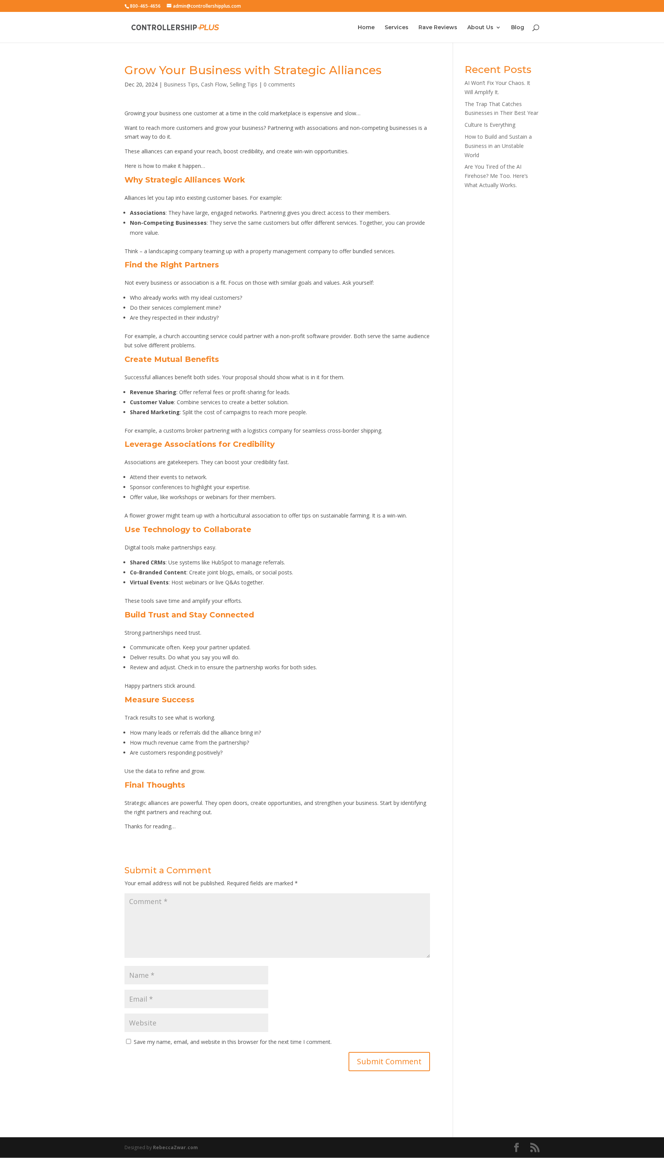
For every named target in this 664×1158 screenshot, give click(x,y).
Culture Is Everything (490, 124)
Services (396, 28)
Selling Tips (243, 84)
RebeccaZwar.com (175, 1147)
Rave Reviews (437, 28)
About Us (480, 28)
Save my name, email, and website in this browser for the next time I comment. (233, 1041)
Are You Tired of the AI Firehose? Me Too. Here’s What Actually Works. (496, 176)
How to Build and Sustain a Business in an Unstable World (498, 146)
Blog (517, 28)
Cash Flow (214, 84)
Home (366, 28)
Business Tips (181, 84)
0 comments (279, 84)
